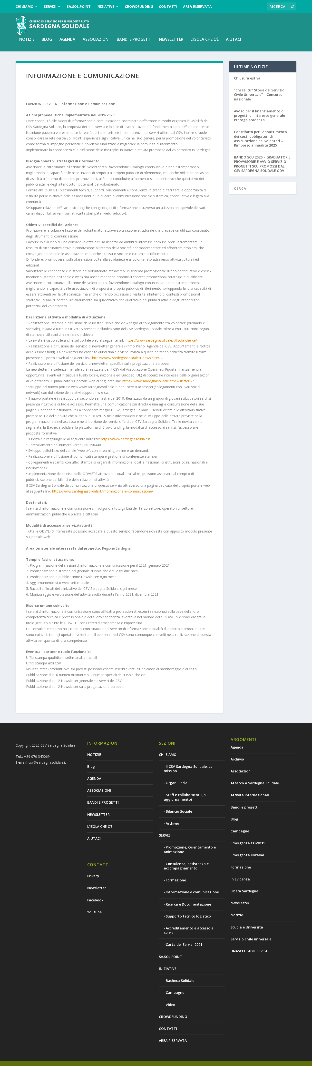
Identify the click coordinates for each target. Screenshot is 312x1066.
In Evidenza (240, 879)
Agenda (237, 747)
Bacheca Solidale (180, 980)
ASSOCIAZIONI (96, 39)
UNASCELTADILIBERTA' (249, 951)
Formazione (176, 880)
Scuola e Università (247, 927)
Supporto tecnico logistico (188, 916)
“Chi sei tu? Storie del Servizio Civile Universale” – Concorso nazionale (259, 94)
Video (170, 1004)
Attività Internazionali (250, 795)
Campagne (175, 992)
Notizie (237, 915)
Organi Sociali (177, 782)
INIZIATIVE (105, 6)
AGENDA (67, 39)
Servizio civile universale (251, 939)
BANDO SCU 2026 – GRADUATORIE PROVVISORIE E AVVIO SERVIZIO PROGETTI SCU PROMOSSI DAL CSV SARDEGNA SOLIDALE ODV (262, 164)
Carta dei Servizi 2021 (184, 944)
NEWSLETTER (171, 39)
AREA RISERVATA (197, 6)
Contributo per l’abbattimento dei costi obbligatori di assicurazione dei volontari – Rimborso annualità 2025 (260, 138)
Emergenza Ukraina (247, 855)
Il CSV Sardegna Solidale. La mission (188, 768)
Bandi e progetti (245, 807)
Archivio (172, 823)
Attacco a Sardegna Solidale (255, 783)
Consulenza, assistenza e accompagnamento (186, 865)
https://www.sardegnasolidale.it (125, 439)
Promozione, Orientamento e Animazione (190, 849)
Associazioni (241, 771)
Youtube (94, 912)
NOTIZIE (26, 39)
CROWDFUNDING (139, 6)
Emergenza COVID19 (248, 843)
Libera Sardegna (244, 891)
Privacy (93, 876)
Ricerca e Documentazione (188, 904)
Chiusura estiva (247, 78)
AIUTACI (233, 39)
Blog (47, 39)
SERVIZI (50, 6)
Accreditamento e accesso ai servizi (189, 930)
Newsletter (96, 888)
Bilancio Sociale (179, 811)
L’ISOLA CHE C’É (205, 39)
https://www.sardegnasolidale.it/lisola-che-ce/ (161, 340)
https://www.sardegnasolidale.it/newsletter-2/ (128, 357)
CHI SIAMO (24, 6)
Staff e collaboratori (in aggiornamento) (185, 796)
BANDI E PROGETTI (134, 39)
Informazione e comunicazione (192, 892)
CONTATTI (168, 6)
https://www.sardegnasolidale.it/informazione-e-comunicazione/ (102, 491)
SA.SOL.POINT (79, 6)
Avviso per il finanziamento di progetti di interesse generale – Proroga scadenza (261, 115)
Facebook (95, 900)
